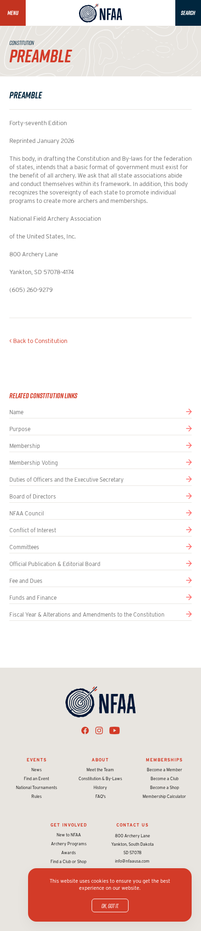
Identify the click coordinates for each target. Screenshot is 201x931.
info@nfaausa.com (132, 861)
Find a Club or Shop (68, 861)
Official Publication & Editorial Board (54, 563)
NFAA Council (26, 513)
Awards (68, 852)
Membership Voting (33, 462)
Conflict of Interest (32, 530)
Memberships (164, 759)
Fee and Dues (26, 580)
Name (16, 412)
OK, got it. (110, 905)
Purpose (19, 428)
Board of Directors (32, 496)
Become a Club (165, 778)
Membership (24, 445)
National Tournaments (36, 787)
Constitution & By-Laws (100, 778)
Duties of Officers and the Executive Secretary (66, 479)
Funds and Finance (33, 597)
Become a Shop (164, 787)
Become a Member (164, 769)
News (36, 769)
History (100, 787)
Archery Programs (68, 843)
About (100, 759)
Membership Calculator (164, 796)
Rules (36, 796)
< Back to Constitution (38, 340)
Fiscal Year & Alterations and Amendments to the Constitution (87, 614)
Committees (24, 547)
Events (37, 759)
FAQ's (100, 796)
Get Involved (68, 824)
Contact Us (132, 824)
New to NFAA (69, 834)
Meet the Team (100, 769)
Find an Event (36, 778)
